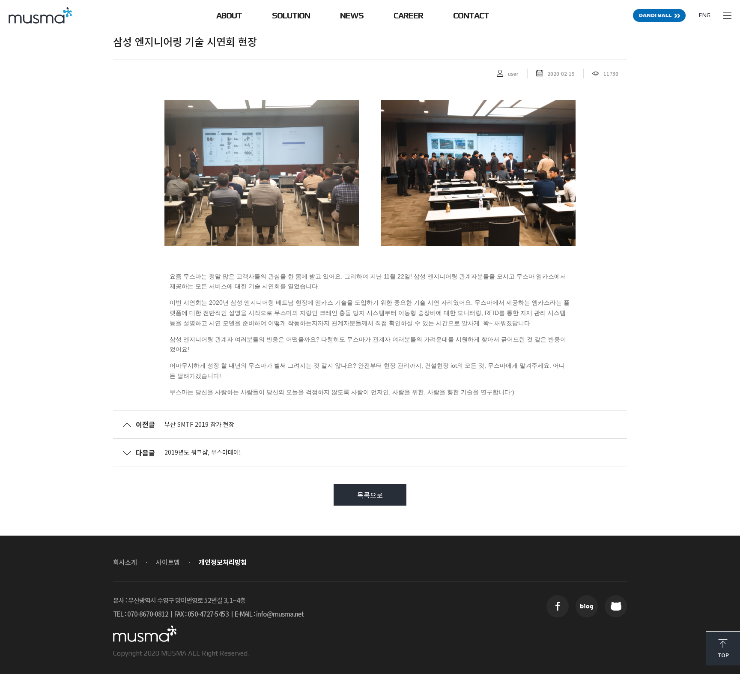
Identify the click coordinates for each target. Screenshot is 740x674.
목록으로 (370, 495)
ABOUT (229, 15)
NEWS (352, 15)
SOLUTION (291, 15)
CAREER (408, 15)
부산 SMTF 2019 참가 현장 (199, 424)
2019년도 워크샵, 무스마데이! (202, 452)
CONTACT (471, 15)
